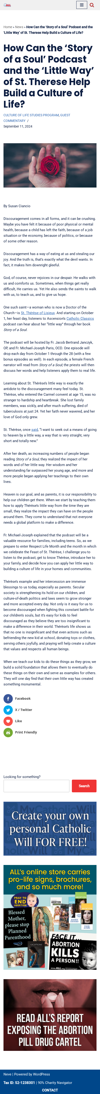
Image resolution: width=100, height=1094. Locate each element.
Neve (7, 1074)
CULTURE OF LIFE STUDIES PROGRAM (31, 115)
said (34, 430)
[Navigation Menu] (81, 5)
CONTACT (50, 1090)
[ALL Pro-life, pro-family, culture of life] (7, 5)
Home (7, 27)
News (19, 27)
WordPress (41, 1074)
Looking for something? (21, 777)
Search (84, 786)
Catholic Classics (80, 318)
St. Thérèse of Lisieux (38, 313)
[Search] (92, 5)
